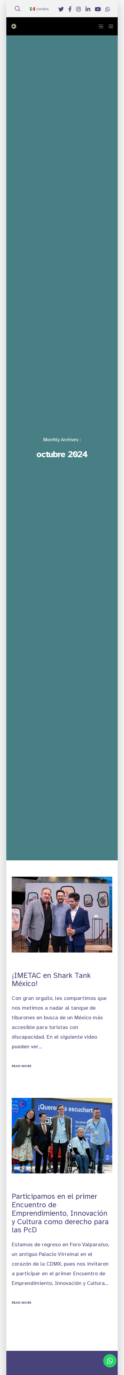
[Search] (17, 8)
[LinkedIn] (87, 9)
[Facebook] (70, 9)
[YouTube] (98, 9)
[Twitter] (61, 9)
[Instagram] (78, 9)
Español (42, 9)
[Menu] (109, 26)
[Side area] (99, 26)
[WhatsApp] (107, 9)
